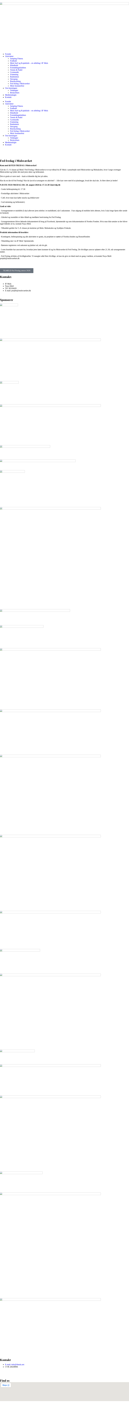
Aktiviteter (9, 56)
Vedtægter (14, 90)
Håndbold (14, 65)
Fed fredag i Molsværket (20, 83)
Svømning (14, 74)
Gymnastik (14, 72)
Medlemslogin (10, 95)
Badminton (14, 77)
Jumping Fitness (16, 58)
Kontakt (8, 97)
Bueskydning (15, 81)
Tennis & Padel (16, 70)
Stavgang (14, 79)
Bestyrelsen (14, 93)
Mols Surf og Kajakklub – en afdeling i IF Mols (29, 63)
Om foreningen (11, 88)
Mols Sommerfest (17, 86)
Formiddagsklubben (18, 68)
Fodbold (13, 61)
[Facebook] (3, 151)
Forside (8, 54)
